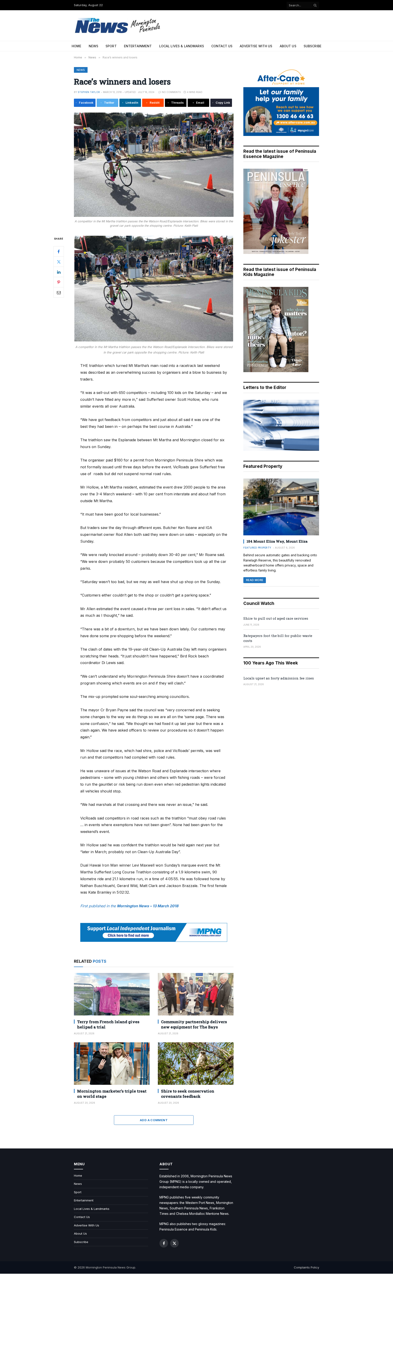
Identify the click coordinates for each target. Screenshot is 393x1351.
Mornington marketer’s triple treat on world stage (111, 1093)
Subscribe (312, 46)
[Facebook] (58, 251)
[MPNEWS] (118, 25)
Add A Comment (154, 1120)
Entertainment (138, 46)
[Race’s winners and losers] (154, 165)
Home (76, 46)
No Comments (171, 92)
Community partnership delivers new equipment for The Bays (194, 1024)
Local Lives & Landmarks (181, 46)
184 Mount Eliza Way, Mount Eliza (277, 541)
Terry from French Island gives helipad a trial (108, 1024)
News (93, 46)
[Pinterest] (58, 282)
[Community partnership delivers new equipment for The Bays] (196, 994)
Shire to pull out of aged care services (275, 618)
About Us (288, 46)
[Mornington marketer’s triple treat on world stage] (112, 1063)
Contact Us (221, 46)
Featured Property (257, 547)
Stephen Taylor (89, 92)
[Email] (58, 292)
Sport (111, 46)
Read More (254, 580)
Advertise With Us (256, 46)
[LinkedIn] (58, 272)
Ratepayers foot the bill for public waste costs (277, 638)
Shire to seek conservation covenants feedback (187, 1093)
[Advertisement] (196, 1312)
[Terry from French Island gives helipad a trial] (112, 994)
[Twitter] (58, 261)
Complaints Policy (306, 1267)
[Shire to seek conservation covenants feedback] (196, 1063)
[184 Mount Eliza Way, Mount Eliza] (281, 507)
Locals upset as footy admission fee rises (278, 678)
